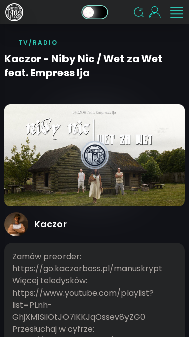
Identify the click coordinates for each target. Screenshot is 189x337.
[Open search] (139, 12)
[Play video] (94, 155)
